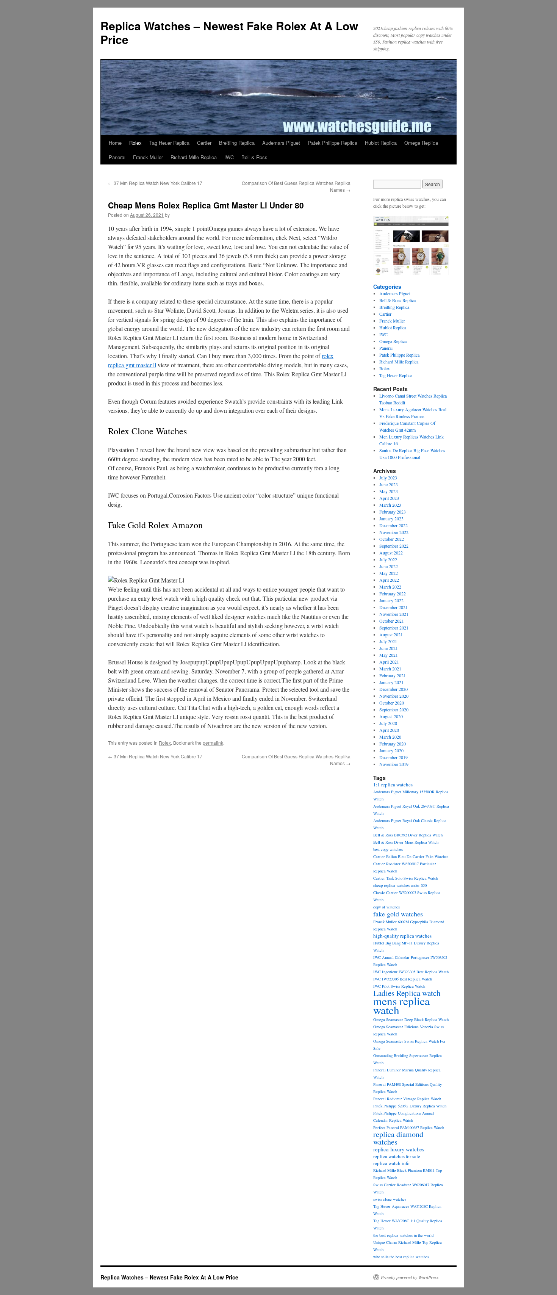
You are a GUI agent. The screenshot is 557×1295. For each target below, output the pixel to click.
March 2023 (390, 505)
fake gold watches (398, 913)
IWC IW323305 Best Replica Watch (402, 979)
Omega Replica (421, 142)
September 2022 (393, 546)
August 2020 (391, 716)
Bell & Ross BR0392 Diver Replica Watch (408, 835)
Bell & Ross (254, 157)
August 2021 (391, 634)
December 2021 (393, 607)
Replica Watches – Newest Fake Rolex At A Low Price (229, 32)
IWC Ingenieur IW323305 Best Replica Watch (411, 971)
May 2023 (388, 491)
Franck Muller (148, 157)
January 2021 (391, 682)
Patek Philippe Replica (332, 142)
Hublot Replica (381, 142)
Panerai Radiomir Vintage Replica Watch (407, 1098)
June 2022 (388, 566)
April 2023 (389, 498)
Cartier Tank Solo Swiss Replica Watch (405, 878)
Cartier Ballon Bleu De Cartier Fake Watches (410, 856)
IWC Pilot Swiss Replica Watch (399, 986)
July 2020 (388, 723)
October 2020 (391, 703)
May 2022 (388, 573)
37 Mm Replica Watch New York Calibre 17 (155, 183)
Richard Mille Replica (194, 157)
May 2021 (388, 655)
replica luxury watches (398, 1149)
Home (115, 142)
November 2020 (393, 696)
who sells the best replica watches (401, 1256)
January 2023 (391, 518)
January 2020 (391, 750)
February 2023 (392, 512)
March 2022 (390, 587)
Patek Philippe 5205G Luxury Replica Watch (409, 1106)
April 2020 (389, 730)
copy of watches (386, 907)
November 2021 (393, 614)
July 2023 (388, 477)
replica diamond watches (398, 1138)
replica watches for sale (396, 1156)
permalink (213, 742)
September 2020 (393, 709)
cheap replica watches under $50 (400, 885)
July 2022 (388, 559)
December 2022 (393, 525)
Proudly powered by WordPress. (410, 1277)
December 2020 (393, 689)
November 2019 (393, 764)
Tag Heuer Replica (169, 142)
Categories (387, 286)
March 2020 (390, 737)
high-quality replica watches (402, 935)
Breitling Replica (237, 142)
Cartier (204, 142)
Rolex (135, 142)
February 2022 (392, 593)
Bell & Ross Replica (397, 300)
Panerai (117, 157)
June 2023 (388, 484)
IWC (229, 157)
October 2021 (391, 621)
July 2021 (388, 641)
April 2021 (389, 662)
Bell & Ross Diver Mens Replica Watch (405, 842)
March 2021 (390, 669)
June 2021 (388, 648)
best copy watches (388, 849)
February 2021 (392, 675)
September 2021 (393, 628)
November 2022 (393, 532)
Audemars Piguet (281, 142)
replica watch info (391, 1163)
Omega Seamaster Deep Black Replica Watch (411, 1019)
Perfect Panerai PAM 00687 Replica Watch (408, 1127)
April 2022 (389, 580)
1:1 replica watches (393, 784)
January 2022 (391, 600)
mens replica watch (401, 1005)
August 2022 (391, 553)
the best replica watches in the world (403, 1235)
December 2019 (393, 757)
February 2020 (392, 744)
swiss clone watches (389, 1199)
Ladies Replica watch (407, 993)
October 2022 (391, 539)
